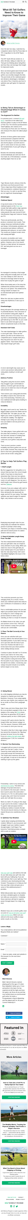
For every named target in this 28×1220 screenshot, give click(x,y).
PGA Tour (19, 206)
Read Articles (12, 1197)
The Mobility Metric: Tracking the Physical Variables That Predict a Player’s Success (14, 1126)
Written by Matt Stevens (13, 43)
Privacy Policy (20, 1199)
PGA (18, 712)
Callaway (9, 484)
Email (3, 949)
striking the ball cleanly (14, 736)
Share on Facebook (15, 1013)
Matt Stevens (7, 979)
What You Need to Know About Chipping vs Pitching (14, 1169)
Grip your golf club (7, 873)
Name (3, 944)
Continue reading (14, 1097)
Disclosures (10, 1199)
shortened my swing (7, 786)
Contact (20, 1197)
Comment (4, 936)
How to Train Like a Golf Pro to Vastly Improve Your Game (14, 1084)
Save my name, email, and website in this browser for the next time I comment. (13, 956)
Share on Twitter (15, 1017)
